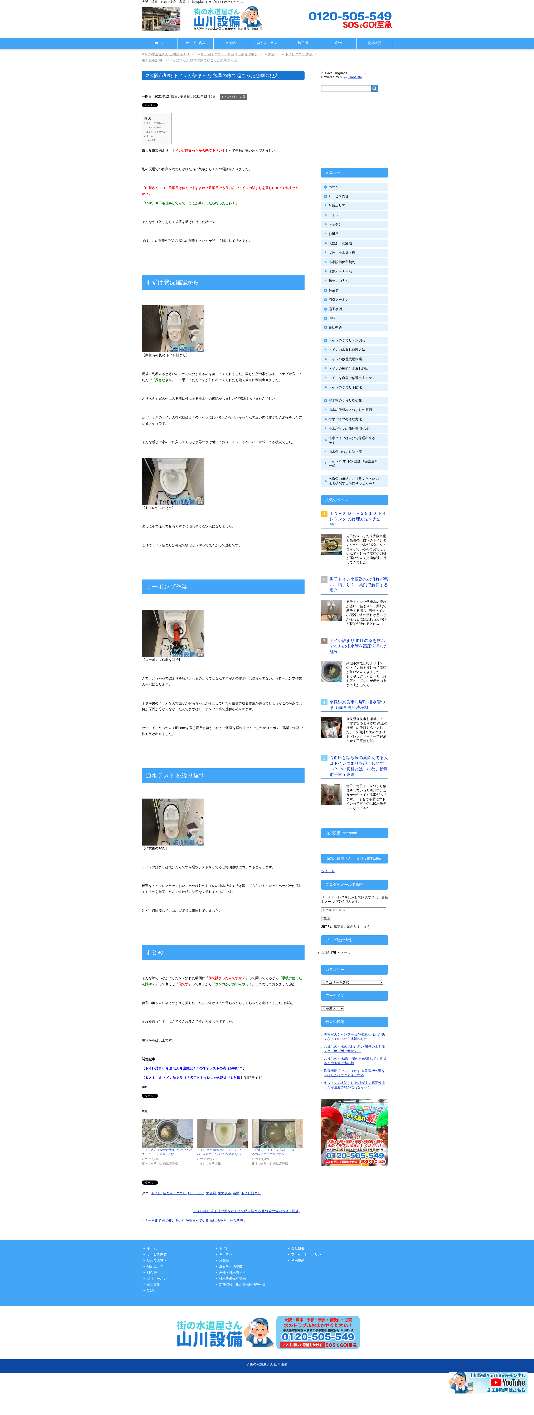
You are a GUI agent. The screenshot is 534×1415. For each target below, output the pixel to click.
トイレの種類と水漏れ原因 (349, 368)
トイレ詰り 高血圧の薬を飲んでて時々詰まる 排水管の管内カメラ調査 (245, 1211)
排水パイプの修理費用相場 (349, 428)
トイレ (156, 1193)
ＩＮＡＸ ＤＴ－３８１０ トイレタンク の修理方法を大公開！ (358, 519)
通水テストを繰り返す (156, 132)
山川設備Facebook (341, 833)
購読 (326, 918)
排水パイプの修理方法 (345, 419)
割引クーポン (267, 43)
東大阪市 (224, 1193)
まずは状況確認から (155, 123)
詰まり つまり (174, 1193)
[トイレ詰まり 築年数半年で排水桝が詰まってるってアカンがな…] (167, 1133)
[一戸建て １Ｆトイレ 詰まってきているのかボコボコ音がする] (277, 1133)
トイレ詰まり (251, 1193)
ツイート (328, 871)
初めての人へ (339, 281)
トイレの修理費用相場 (345, 359)
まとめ (149, 136)
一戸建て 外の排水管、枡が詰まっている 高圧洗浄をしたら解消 (195, 1220)
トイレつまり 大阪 (233, 96)
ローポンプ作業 (153, 127)
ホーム (160, 43)
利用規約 (298, 1260)
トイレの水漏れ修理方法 (347, 349)
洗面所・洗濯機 (340, 243)
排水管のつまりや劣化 (345, 400)
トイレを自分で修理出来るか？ (352, 378)
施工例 (303, 43)
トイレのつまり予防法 (345, 387)
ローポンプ (196, 1193)
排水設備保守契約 (342, 262)
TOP (167, 54)
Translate (355, 77)
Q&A (338, 42)
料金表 (231, 43)
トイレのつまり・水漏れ (347, 340)
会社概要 (374, 43)
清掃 (236, 1193)
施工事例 (335, 309)
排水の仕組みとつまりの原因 (350, 410)
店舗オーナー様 (340, 271)
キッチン (335, 224)
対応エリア (337, 205)
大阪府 (211, 1193)
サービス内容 (196, 43)
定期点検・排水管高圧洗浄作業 (242, 1284)
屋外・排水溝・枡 (342, 252)
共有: (154, 140)
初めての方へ (157, 1260)
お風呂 (334, 234)
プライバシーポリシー (308, 1254)
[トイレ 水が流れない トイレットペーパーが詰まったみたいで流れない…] (222, 1133)
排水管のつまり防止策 (345, 452)
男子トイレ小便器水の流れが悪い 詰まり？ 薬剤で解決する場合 (359, 585)
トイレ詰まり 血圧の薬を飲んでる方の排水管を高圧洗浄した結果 (359, 646)
